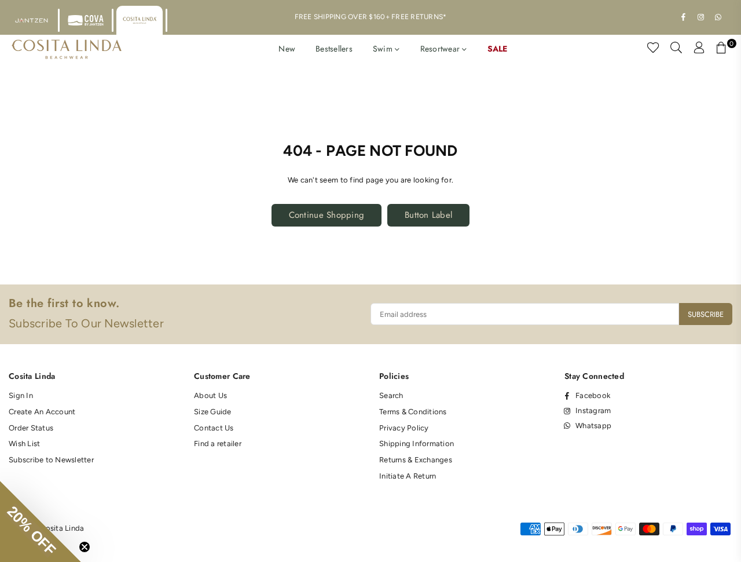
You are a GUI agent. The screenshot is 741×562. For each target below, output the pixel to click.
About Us (210, 395)
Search (391, 395)
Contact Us (214, 428)
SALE (497, 48)
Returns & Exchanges (415, 459)
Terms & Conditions (413, 411)
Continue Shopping (326, 215)
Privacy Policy (404, 428)
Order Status (31, 428)
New (286, 48)
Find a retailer (217, 443)
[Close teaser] (84, 547)
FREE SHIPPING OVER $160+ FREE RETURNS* (371, 17)
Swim (384, 48)
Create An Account (42, 411)
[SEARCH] (676, 49)
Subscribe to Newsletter (51, 459)
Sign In (21, 395)
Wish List (24, 443)
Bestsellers (334, 48)
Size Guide (213, 411)
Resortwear (441, 48)
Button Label (428, 215)
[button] (40, 521)
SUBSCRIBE (706, 314)
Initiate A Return (407, 476)
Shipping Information (416, 443)
